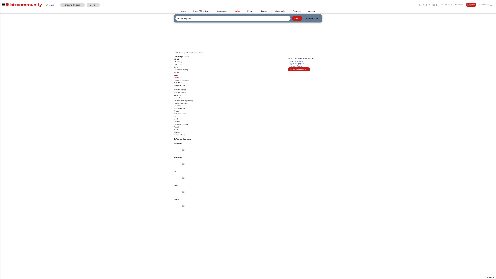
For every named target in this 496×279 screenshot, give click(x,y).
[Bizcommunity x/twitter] (423, 5)
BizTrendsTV (189, 53)
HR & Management (180, 114)
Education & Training (181, 70)
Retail (176, 129)
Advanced (309, 18)
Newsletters (199, 53)
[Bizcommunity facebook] (427, 5)
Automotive (178, 98)
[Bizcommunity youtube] (433, 5)
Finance (176, 111)
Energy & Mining (179, 108)
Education (177, 106)
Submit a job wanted (296, 61)
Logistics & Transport (181, 124)
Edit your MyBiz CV (296, 65)
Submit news (446, 5)
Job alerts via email (296, 66)
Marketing (177, 72)
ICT (175, 116)
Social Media (178, 83)
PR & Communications (181, 80)
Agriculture (177, 95)
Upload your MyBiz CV (297, 63)
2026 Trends (179, 53)
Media (176, 75)
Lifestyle (177, 122)
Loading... (5, 210)
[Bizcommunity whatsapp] (437, 5)
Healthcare (177, 132)
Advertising (178, 62)
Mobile (176, 78)
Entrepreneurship (180, 93)
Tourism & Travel (179, 135)
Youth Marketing (179, 85)
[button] (104, 5)
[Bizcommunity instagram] (429, 5)
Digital (176, 67)
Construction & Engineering (183, 101)
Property (177, 127)
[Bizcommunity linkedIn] (419, 5)
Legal (176, 119)
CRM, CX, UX (178, 64)
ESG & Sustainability (181, 103)
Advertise (459, 5)
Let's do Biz (490, 277)
